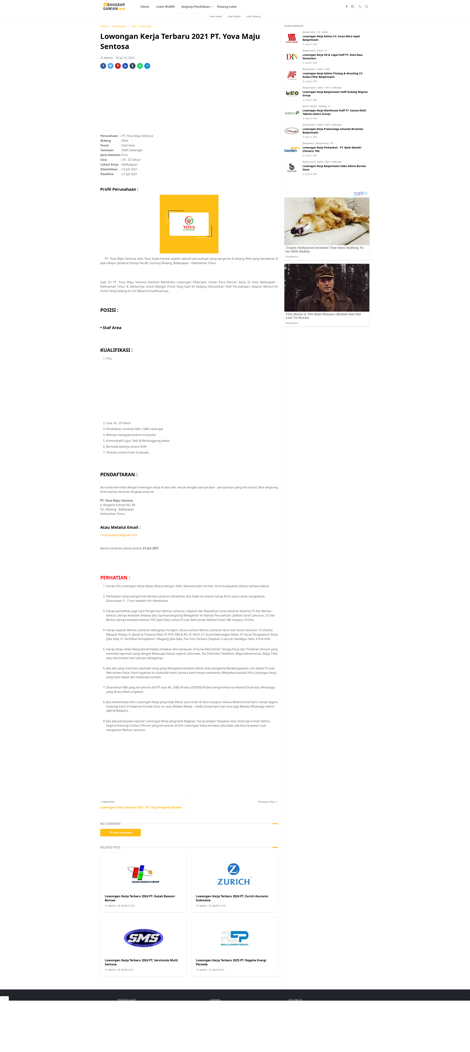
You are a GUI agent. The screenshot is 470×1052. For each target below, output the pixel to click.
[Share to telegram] (147, 66)
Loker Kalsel (216, 16)
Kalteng (323, 106)
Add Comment (122, 832)
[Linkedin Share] (125, 66)
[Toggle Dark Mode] (360, 6)
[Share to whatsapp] (140, 66)
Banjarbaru (309, 143)
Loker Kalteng (253, 16)
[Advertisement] (189, 103)
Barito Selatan (310, 106)
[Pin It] (118, 66)
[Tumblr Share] (132, 66)
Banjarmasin (309, 32)
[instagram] (352, 6)
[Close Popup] (4, 998)
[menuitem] (145, 6)
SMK (327, 69)
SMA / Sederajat (333, 87)
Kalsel (325, 32)
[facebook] (347, 6)
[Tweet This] (110, 66)
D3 (319, 32)
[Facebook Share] (103, 66)
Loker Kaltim (234, 16)
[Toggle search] (366, 6)
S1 (326, 50)
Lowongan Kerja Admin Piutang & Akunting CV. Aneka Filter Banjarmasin (333, 75)
